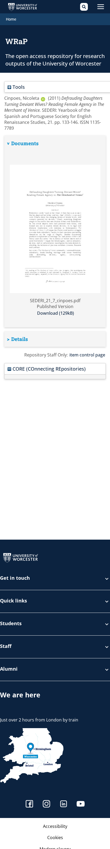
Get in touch (15, 578)
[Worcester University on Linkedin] (63, 804)
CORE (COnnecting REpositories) (48, 368)
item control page (87, 355)
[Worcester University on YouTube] (80, 804)
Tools (18, 86)
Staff (5, 646)
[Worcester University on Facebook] (29, 804)
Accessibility (55, 826)
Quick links (13, 601)
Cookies (55, 837)
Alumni (9, 669)
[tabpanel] (55, 231)
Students (11, 624)
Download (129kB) (55, 313)
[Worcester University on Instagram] (46, 804)
